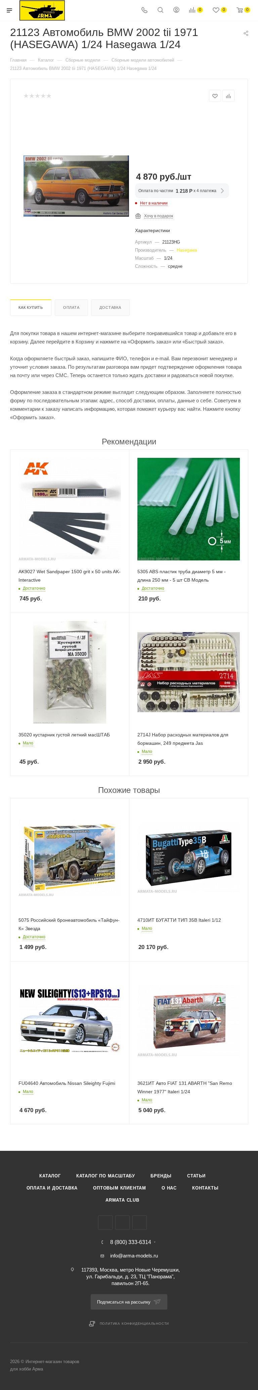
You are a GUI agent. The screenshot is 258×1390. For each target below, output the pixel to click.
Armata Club (122, 1200)
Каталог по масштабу (105, 1175)
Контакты (205, 1188)
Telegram (122, 1222)
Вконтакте (105, 1222)
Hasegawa (187, 250)
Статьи (196, 1175)
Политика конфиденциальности (134, 1323)
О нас (169, 1188)
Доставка (110, 307)
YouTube (139, 1222)
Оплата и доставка (52, 1188)
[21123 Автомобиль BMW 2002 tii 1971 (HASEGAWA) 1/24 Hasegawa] (76, 186)
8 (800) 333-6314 (130, 1242)
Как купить (30, 307)
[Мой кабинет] (176, 10)
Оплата (71, 307)
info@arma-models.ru (134, 1255)
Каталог (50, 1175)
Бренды (161, 1175)
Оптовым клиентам (119, 1188)
